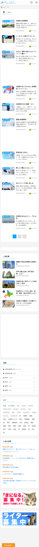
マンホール (26, 412)
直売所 (34, 426)
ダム (13, 412)
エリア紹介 (11, 405)
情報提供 (14, 422)
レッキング (14, 416)
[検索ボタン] (31, 2)
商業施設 (27, 419)
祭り (4, 429)
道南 (8, 390)
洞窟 (14, 426)
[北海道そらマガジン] (8, 2)
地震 (33, 419)
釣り (33, 429)
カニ (18, 405)
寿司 (8, 422)
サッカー (23, 409)
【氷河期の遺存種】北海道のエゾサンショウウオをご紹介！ (19, 482)
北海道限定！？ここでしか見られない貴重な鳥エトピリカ (19, 459)
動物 (31, 416)
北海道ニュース (12, 419)
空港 (9, 429)
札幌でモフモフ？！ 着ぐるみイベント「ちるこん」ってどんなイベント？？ (19, 450)
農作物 (24, 429)
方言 (21, 422)
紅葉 (14, 429)
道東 (8, 386)
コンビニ (15, 409)
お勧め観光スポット (12, 369)
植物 (4, 426)
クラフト (30, 405)
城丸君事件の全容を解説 (10, 467)
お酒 (4, 405)
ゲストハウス (7, 409)
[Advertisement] (19, 75)
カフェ (24, 405)
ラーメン (5, 416)
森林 (32, 422)
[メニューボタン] (36, 2)
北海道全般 (10, 373)
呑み (21, 419)
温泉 (24, 426)
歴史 (9, 426)
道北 (8, 382)
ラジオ (34, 412)
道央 (8, 377)
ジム (29, 409)
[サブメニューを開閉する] (34, 377)
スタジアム (6, 412)
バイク (19, 412)
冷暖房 (25, 416)
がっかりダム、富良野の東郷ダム (13, 474)
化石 (4, 419)
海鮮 (19, 426)
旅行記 (26, 422)
